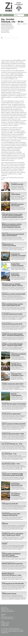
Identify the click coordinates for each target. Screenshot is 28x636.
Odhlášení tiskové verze (7, 610)
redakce (3, 212)
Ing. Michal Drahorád (5, 332)
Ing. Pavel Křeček (5, 232)
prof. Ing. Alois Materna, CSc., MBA (8, 462)
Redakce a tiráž (5, 608)
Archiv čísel (4, 607)
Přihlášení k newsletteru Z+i (7, 611)
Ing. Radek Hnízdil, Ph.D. (6, 312)
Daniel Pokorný (4, 292)
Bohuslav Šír (4, 342)
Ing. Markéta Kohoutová (15, 252)
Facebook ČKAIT (5, 622)
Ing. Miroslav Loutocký (6, 412)
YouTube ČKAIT (5, 625)
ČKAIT (2, 621)
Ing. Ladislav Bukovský (6, 23)
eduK (2, 615)
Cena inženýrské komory (7, 617)
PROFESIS (3, 614)
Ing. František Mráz (5, 402)
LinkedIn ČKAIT (5, 624)
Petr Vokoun (4, 472)
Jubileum (19, 23)
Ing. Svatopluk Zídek (14, 482)
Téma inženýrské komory (7, 618)
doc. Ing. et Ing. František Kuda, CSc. (8, 562)
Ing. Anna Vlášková (14, 492)
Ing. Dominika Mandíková (6, 322)
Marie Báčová (4, 382)
